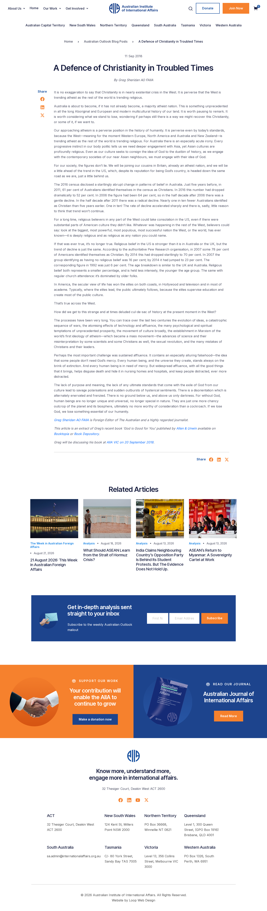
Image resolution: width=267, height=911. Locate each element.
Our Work (50, 8)
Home (34, 8)
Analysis (89, 543)
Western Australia (229, 25)
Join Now (236, 8)
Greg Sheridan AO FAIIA (72, 420)
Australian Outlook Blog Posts (105, 41)
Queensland (140, 25)
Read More (228, 716)
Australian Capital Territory (45, 25)
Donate (207, 8)
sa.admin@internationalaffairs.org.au (74, 856)
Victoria (205, 25)
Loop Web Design (142, 900)
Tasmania (188, 25)
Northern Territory (113, 25)
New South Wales (82, 25)
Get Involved (75, 8)
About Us (14, 8)
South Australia (165, 25)
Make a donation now (95, 719)
